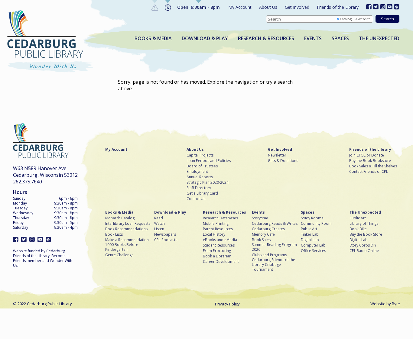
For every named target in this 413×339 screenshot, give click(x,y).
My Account (240, 7)
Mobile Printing (216, 223)
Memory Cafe (263, 234)
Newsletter (277, 155)
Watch (159, 223)
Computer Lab (313, 245)
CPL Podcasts (165, 239)
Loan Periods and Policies (209, 160)
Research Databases (220, 218)
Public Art (309, 229)
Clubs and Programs (269, 255)
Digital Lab (310, 239)
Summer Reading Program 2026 (274, 247)
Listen (159, 229)
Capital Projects (200, 155)
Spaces (340, 38)
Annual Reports (200, 177)
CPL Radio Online (364, 250)
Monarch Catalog (120, 218)
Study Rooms (312, 218)
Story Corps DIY (363, 245)
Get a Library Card (202, 193)
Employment (197, 171)
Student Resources (219, 245)
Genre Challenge (119, 255)
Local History (214, 234)
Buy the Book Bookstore (370, 160)
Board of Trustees (202, 166)
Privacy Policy (227, 304)
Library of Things (364, 223)
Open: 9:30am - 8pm (198, 7)
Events (313, 38)
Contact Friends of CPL (368, 171)
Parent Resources (218, 229)
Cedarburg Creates (268, 229)
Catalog (346, 19)
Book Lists (114, 234)
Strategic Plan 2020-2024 (208, 182)
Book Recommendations (126, 229)
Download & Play (205, 38)
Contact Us (196, 198)
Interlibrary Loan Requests (127, 223)
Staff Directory (199, 188)
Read (158, 218)
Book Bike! (359, 229)
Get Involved (297, 7)
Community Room (316, 223)
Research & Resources (266, 38)
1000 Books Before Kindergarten (121, 247)
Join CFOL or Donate (366, 155)
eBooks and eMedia (220, 239)
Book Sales (261, 239)
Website (364, 19)
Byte (396, 303)
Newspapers (165, 234)
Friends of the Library (338, 7)
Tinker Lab (310, 234)
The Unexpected (379, 38)
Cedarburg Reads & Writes (275, 223)
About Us (268, 7)
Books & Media (153, 38)
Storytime (260, 218)
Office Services (313, 250)
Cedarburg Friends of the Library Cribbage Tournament (273, 264)
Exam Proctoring (217, 250)
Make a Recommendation (127, 239)
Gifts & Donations (283, 160)
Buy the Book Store (366, 234)
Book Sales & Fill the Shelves (373, 166)
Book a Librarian (217, 256)
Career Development (221, 261)
